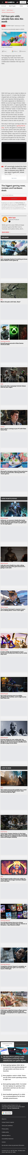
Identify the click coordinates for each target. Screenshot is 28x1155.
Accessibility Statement (7, 1138)
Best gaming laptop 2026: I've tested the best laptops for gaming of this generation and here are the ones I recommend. (14, 1087)
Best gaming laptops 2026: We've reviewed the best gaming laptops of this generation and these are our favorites (14, 1068)
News (3, 26)
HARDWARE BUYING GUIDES (7, 1044)
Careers (4, 1142)
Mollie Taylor (11, 25)
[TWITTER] (10, 221)
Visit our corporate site (13, 1108)
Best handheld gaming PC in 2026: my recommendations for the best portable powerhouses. (14, 1096)
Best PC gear (12, 6)
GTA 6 (21, 6)
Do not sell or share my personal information (13, 1145)
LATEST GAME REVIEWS (20, 1044)
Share (5, 51)
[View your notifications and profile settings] (13, 2)
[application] (14, 151)
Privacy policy (5, 1129)
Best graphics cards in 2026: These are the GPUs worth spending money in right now (15, 1077)
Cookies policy (5, 1132)
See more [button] (14, 178)
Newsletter (23, 51)
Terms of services (19, 202)
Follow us (16, 51)
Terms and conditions (7, 1125)
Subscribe (23, 2)
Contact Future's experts (8, 1122)
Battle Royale (10, 10)
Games (3, 10)
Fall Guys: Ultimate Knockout (8, 12)
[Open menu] (2, 2)
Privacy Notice (21, 204)
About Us (4, 1119)
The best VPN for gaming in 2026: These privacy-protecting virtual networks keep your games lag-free (14, 1058)
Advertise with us (6, 1135)
